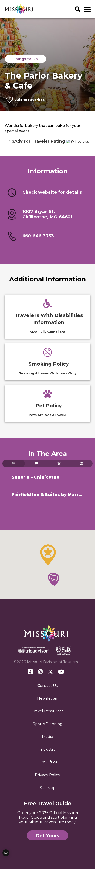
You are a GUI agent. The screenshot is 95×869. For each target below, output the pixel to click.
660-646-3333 (38, 235)
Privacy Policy (47, 775)
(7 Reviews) (80, 141)
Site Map (48, 787)
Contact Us (47, 685)
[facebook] (30, 672)
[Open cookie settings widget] (5, 852)
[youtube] (61, 672)
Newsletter (47, 698)
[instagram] (40, 672)
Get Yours (47, 835)
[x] (50, 672)
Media (47, 736)
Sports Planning (47, 724)
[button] (48, 555)
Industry (48, 749)
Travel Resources (47, 711)
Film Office (48, 762)
